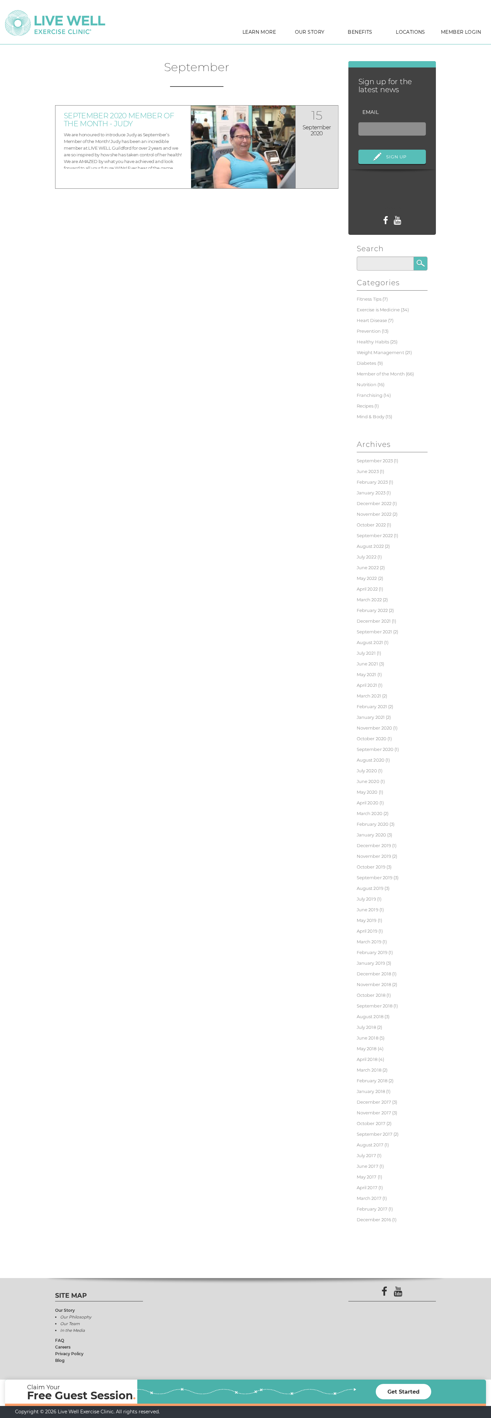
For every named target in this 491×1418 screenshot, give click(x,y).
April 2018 (367, 1059)
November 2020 (374, 728)
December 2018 (374, 973)
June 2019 (367, 909)
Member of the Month (381, 373)
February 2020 (373, 824)
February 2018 (372, 1080)
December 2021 (374, 621)
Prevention (369, 331)
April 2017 (367, 1187)
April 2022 (367, 589)
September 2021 (374, 631)
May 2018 (367, 1048)
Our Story (310, 32)
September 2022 (375, 535)
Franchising (369, 395)
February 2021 (372, 706)
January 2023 (371, 492)
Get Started (403, 1392)
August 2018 (370, 1016)
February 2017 (372, 1209)
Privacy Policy (69, 1353)
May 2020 (367, 792)
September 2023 (375, 460)
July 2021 (366, 653)
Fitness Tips (369, 299)
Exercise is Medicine (378, 309)
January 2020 (371, 834)
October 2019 (371, 867)
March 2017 (369, 1198)
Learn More (259, 32)
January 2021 (371, 717)
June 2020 (368, 781)
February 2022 (372, 610)
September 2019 (375, 877)
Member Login (461, 32)
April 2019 (367, 931)
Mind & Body (370, 416)
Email (370, 112)
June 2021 (367, 663)
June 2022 (368, 567)
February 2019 (372, 952)
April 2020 (367, 802)
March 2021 (369, 695)
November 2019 (374, 856)
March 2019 (369, 941)
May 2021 (366, 674)
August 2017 (370, 1144)
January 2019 (371, 963)
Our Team (70, 1323)
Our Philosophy (76, 1316)
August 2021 (370, 642)
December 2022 (374, 503)
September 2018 (375, 1005)
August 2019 (370, 888)
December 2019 (374, 845)
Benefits (360, 32)
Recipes (365, 406)
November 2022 (374, 514)
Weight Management (380, 352)
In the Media (72, 1330)
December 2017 (374, 1102)
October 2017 (371, 1123)
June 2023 (368, 471)
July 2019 (366, 899)
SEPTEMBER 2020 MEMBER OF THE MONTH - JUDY (119, 119)
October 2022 (371, 524)
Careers (62, 1347)
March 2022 (369, 599)
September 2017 (375, 1134)
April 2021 (367, 685)
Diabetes (366, 363)
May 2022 (367, 578)
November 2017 (374, 1112)
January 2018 (371, 1091)
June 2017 (367, 1166)
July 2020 (367, 770)
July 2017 (366, 1155)
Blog (59, 1360)
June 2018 (367, 1038)
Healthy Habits (373, 341)
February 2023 (372, 482)
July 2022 (366, 557)
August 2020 (370, 760)
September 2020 (375, 749)
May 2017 (367, 1176)
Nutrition (366, 384)
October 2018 (371, 995)
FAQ (59, 1340)
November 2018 (374, 984)
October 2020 (372, 738)
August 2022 (370, 546)
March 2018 (369, 1070)
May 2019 (367, 920)
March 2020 (369, 813)
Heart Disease (372, 320)
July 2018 (366, 1027)
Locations (410, 32)
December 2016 (374, 1219)
